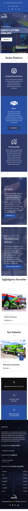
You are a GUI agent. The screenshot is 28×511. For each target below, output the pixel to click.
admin (7, 361)
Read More (6, 368)
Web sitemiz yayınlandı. (11, 364)
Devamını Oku (7, 320)
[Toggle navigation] (25, 16)
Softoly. (13, 501)
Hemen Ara (5, 39)
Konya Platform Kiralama (8, 450)
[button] (14, 128)
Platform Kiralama (10, 317)
